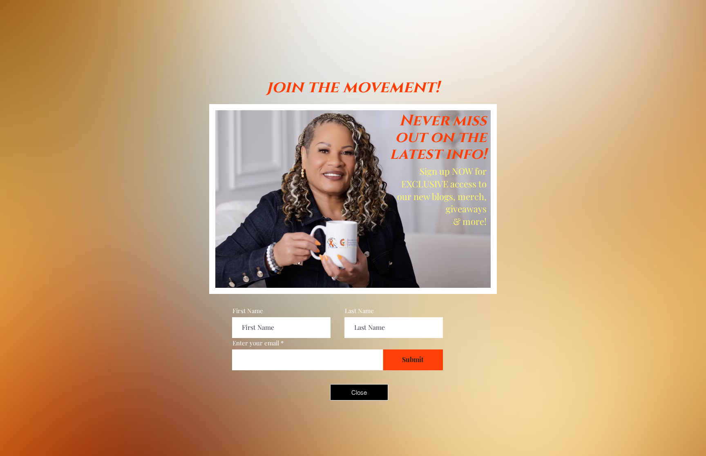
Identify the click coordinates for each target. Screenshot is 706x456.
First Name (247, 311)
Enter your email (255, 343)
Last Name (359, 311)
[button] (457, 87)
